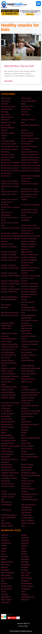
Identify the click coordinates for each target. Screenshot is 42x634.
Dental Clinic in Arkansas (30, 165)
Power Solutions (27, 446)
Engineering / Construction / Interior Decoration (29, 320)
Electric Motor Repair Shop (29, 311)
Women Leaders (7, 526)
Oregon (4, 583)
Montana (24, 567)
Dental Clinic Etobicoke (30, 160)
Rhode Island (6, 586)
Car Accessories (27, 136)
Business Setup (27, 133)
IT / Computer (6, 411)
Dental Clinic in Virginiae (30, 228)
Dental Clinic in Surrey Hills (9, 224)
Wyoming (5, 602)
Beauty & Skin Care (8, 122)
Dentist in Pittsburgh (29, 239)
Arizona (4, 538)
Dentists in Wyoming (9, 292)
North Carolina (7, 578)
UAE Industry (6, 510)
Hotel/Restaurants (8, 379)
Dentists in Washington (30, 286)
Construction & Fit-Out (9, 146)
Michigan (24, 562)
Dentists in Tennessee (29, 284)
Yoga (23, 526)
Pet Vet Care (26, 443)
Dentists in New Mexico (30, 268)
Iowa (3, 554)
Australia (24, 112)
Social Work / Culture (9, 478)
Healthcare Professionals (30, 368)
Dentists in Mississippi (9, 257)
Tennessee (25, 589)
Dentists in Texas (7, 286)
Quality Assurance (28, 454)
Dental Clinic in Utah (29, 225)
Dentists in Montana (8, 260)
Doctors (24, 300)
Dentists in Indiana (28, 241)
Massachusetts (7, 562)
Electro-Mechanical (28, 315)
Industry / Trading (28, 398)
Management (26, 422)
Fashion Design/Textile (30, 341)
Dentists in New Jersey (10, 268)
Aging (23, 104)
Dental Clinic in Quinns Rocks (29, 213)
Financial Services (8, 350)
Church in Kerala (27, 141)
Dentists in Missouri (28, 257)
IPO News (25, 408)
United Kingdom (27, 518)
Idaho (23, 548)
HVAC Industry (26, 382)
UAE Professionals (8, 518)
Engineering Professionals (26, 332)
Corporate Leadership (29, 154)
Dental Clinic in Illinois (9, 192)
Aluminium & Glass (8, 106)
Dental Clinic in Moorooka (7, 203)
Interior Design (6, 406)
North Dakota (26, 578)
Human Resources (28, 379)
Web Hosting (6, 523)
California (5, 540)
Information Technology (10, 403)
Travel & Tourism (7, 497)
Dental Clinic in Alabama (10, 163)
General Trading (7, 360)
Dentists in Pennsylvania (30, 276)
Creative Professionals (29, 157)
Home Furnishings (8, 374)
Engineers (5, 336)
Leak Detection (6, 419)
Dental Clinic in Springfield (27, 219)
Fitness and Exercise (29, 350)
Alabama (4, 535)
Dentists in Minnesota (29, 255)
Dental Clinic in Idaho (29, 189)
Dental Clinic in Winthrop (30, 236)
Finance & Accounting (9, 344)
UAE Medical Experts (9, 515)
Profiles (24, 451)
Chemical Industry (8, 141)
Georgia (24, 546)
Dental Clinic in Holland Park (10, 187)
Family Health (6, 341)
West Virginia (6, 600)
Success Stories (7, 483)
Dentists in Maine (27, 247)
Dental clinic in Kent (8, 194)
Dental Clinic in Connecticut (7, 174)
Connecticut (6, 543)
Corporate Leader (8, 154)
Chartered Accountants (30, 138)
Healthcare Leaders (8, 368)
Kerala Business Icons (29, 414)
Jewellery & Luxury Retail (30, 411)
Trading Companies (8, 494)
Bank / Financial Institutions (7, 118)
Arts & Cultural (6, 109)
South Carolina (27, 586)
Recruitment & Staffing (29, 457)
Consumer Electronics (29, 152)
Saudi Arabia (26, 470)
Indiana (24, 551)
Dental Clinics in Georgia (10, 239)
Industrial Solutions (8, 395)
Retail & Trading (27, 465)
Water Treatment (27, 520)
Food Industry (26, 352)
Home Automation (28, 371)
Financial (24, 347)
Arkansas (25, 538)
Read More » (8, 81)
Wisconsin (25, 600)
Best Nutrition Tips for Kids (19, 66)
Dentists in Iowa (7, 244)
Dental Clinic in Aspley (9, 168)
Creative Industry (7, 157)
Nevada (24, 570)
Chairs (3, 138)
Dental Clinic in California (10, 171)
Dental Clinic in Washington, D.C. (27, 232)
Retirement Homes (8, 470)
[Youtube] (24, 608)
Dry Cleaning (6, 305)
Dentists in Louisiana (9, 247)
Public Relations (7, 454)
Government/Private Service (8, 364)
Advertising (5, 101)
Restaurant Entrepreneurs (6, 463)
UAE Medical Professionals (26, 513)
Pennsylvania (26, 583)
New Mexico (6, 575)
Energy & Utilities (7, 323)
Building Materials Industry (8, 129)
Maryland (25, 559)
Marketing (25, 427)
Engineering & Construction (6, 327)
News (23, 435)
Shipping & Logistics (29, 473)
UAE (2, 499)
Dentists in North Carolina (27, 271)
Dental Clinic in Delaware (30, 176)
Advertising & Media (29, 101)
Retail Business (7, 467)
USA (2, 520)
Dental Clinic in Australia (30, 168)
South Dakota (6, 589)
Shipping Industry (8, 475)
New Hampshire (7, 573)
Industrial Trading (7, 398)
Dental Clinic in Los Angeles (28, 198)
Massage (24, 430)
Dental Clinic (6, 160)
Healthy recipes (7, 371)
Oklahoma (25, 581)
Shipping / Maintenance (10, 473)
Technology (25, 486)
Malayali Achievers (8, 422)
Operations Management (30, 438)
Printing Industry (7, 451)
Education (5, 307)
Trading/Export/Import (29, 494)
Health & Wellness (28, 366)
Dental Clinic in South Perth (9, 219)
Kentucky (5, 556)
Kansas (24, 554)
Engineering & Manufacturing (26, 327)
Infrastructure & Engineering (27, 401)
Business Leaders (8, 133)
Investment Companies (30, 406)
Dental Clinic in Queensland (7, 213)
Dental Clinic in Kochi (9, 199)
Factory (24, 339)
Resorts (24, 459)
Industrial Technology (29, 395)
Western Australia (28, 523)
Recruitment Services (9, 459)
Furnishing (25, 358)
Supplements (26, 483)
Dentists (4, 241)
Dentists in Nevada (8, 265)
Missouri (4, 567)
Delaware (25, 543)
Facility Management (9, 339)
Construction (26, 144)
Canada (4, 136)
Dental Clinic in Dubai (9, 181)
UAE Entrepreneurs (28, 505)
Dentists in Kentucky (29, 244)
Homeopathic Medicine (10, 376)
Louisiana (25, 556)
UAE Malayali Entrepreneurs (26, 508)
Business (24, 130)
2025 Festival (6, 98)
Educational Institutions (10, 313)
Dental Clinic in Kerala (29, 194)
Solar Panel (5, 481)
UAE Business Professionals (6, 503)
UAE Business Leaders (29, 499)
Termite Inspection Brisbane (28, 490)
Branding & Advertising (30, 125)
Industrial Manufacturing (30, 392)
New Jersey (26, 573)
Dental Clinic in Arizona (10, 165)
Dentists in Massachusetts (27, 250)
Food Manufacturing (8, 355)
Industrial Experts (8, 392)
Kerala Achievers (7, 414)
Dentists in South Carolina (27, 279)
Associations (26, 109)
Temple (4, 491)
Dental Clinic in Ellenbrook (27, 179)
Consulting (5, 152)
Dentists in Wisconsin (29, 289)
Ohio (3, 581)
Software (24, 478)
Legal (23, 419)
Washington (6, 597)
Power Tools (6, 449)
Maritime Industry (7, 427)
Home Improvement (28, 374)
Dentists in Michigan (9, 255)
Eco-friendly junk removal (27, 303)
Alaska (23, 535)
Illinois (3, 551)
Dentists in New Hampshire (27, 264)
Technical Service (8, 486)
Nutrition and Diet (8, 438)
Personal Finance (7, 443)
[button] (38, 3)
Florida (4, 546)
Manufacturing (6, 424)
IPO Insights (5, 408)
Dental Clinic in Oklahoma (31, 205)
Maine (3, 559)
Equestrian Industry (28, 336)
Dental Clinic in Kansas (30, 192)
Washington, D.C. (28, 597)
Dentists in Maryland (9, 252)
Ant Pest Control (27, 106)
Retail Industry (26, 467)
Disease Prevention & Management (29, 295)
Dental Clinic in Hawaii (29, 184)
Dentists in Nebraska (29, 260)
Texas (3, 591)
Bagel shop (25, 114)
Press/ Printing (27, 449)
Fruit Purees (6, 358)
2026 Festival (26, 98)
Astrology (4, 112)
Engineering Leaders (9, 333)
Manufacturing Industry (30, 424)
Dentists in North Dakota (10, 276)
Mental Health (6, 435)
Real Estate (5, 457)
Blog (23, 122)
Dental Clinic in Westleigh (11, 236)
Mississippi (25, 564)
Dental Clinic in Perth (29, 210)
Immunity (24, 387)
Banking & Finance (28, 120)
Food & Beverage (7, 352)
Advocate (4, 104)
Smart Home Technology (30, 475)
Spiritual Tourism (27, 481)
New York (25, 575)
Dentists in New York (9, 273)
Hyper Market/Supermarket (9, 385)
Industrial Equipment (29, 390)
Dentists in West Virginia (10, 289)
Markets (4, 430)
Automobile (5, 114)
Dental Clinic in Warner (10, 233)
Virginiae (24, 594)
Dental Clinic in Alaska (29, 163)
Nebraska (5, 570)
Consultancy (26, 149)
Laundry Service (27, 416)
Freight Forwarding (28, 355)
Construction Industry (9, 149)
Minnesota (5, 564)
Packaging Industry (8, 441)
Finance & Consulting (29, 344)
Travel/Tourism (27, 497)
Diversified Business (9, 300)
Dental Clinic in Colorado (30, 171)
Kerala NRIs (5, 416)
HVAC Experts (6, 382)
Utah (23, 591)
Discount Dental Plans (9, 297)
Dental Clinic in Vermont (10, 228)
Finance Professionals (9, 347)
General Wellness (27, 360)
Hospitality (25, 376)
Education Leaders (28, 307)
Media (3, 432)
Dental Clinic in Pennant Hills (10, 208)
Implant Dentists (7, 390)
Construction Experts (29, 146)
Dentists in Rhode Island (10, 281)
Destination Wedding (29, 292)
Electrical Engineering (9, 315)
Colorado (25, 540)
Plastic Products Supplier (10, 446)
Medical (24, 432)
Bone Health (5, 125)
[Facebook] (17, 608)
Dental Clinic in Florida (9, 184)
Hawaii (4, 548)
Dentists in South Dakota (10, 284)
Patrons (24, 441)
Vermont (4, 594)
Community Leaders (8, 144)
